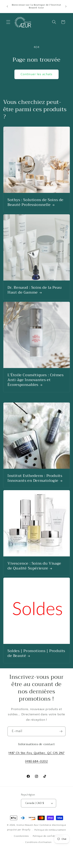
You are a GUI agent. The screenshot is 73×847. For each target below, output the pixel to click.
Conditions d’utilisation (38, 842)
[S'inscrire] (60, 731)
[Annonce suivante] (66, 6)
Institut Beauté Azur (27, 825)
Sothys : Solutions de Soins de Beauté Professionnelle (35, 202)
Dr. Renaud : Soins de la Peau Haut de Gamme (34, 290)
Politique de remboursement (50, 830)
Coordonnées (21, 836)
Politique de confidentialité (48, 836)
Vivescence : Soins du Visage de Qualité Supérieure (34, 566)
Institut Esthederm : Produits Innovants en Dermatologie (34, 478)
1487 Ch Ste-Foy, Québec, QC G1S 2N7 (36, 753)
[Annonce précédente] (7, 6)
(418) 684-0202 (36, 761)
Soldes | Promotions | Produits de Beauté (36, 653)
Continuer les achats (36, 74)
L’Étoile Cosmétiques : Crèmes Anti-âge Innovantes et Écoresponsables (35, 380)
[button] (8, 22)
